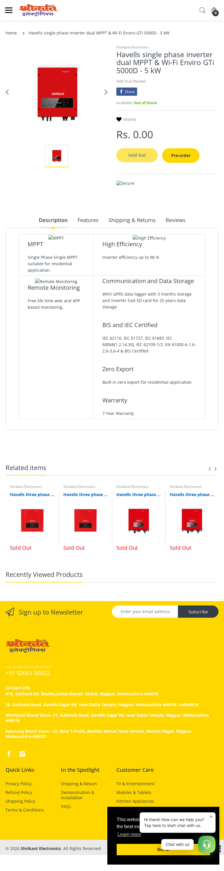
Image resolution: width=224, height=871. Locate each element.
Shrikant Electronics (132, 47)
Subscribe (198, 612)
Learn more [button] (129, 834)
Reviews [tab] (176, 220)
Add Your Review (131, 81)
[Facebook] (9, 753)
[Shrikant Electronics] (38, 10)
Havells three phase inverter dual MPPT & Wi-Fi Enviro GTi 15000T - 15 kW (85, 494)
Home (11, 33)
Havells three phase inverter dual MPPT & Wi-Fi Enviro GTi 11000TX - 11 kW (138, 494)
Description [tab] (53, 220)
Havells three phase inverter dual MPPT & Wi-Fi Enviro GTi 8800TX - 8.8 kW (192, 494)
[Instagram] (22, 753)
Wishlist (129, 119)
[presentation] (210, 468)
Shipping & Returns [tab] (132, 220)
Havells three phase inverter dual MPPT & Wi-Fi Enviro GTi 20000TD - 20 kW (32, 494)
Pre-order (180, 155)
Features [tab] (88, 220)
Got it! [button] (163, 849)
